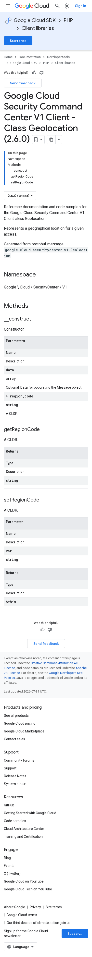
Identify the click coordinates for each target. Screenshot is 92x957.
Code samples (15, 821)
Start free (18, 40)
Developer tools (58, 57)
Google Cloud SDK (35, 20)
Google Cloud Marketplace (24, 731)
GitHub (9, 805)
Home (8, 57)
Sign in (80, 6)
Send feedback (23, 83)
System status (15, 784)
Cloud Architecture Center (24, 829)
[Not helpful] (41, 72)
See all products (16, 716)
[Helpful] (34, 72)
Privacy (35, 907)
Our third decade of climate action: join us (38, 923)
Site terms (54, 907)
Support (10, 768)
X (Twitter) (12, 873)
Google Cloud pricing (19, 723)
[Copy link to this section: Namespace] (41, 275)
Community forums (19, 760)
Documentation (30, 57)
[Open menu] (8, 6)
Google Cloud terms (22, 915)
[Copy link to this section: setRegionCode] (44, 500)
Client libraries (38, 28)
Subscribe (75, 933)
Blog (7, 858)
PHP (68, 20)
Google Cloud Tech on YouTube (28, 889)
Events (9, 866)
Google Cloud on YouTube (24, 881)
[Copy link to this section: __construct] (36, 319)
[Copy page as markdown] (51, 139)
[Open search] (57, 6)
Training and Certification (23, 836)
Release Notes (15, 776)
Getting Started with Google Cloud (30, 813)
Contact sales (14, 739)
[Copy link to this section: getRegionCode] (45, 430)
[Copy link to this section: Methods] (34, 306)
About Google (14, 907)
